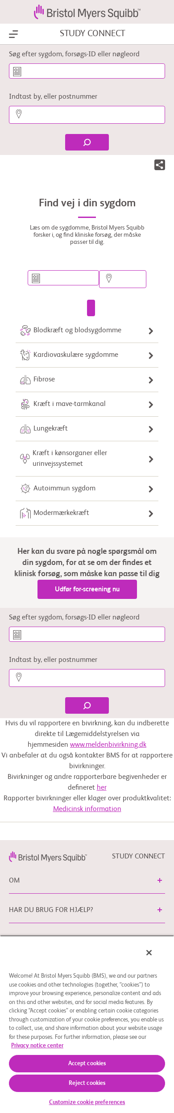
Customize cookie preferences (87, 1102)
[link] (48, 856)
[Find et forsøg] (91, 308)
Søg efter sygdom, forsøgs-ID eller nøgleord (74, 54)
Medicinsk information (87, 809)
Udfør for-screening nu (87, 589)
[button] (159, 166)
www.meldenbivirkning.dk (108, 745)
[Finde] (87, 142)
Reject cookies (87, 1083)
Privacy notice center (37, 1046)
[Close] (149, 952)
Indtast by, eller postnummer (53, 96)
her (102, 787)
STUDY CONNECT (92, 33)
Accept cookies (87, 1064)
